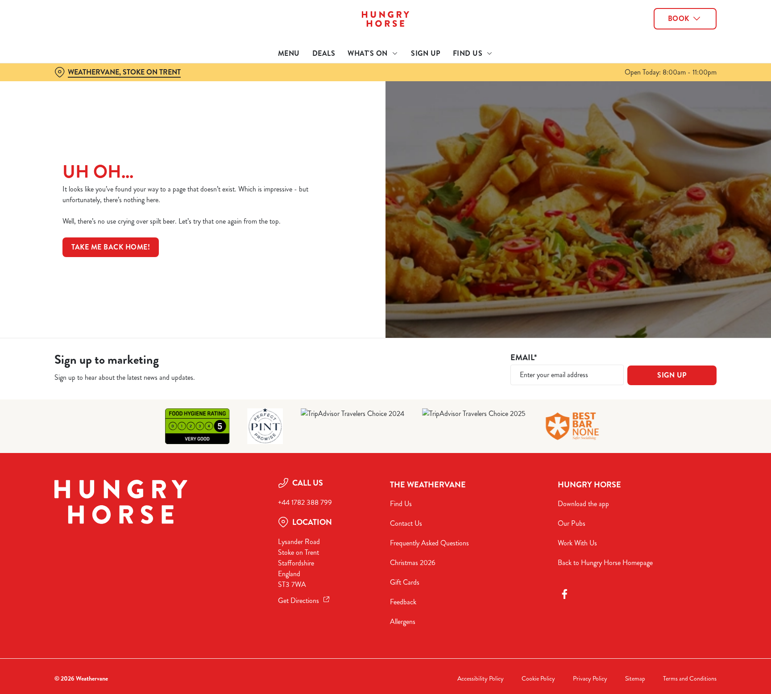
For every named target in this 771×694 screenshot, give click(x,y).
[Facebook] (564, 594)
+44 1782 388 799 (305, 502)
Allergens (402, 621)
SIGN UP (672, 375)
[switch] (274, 82)
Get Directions (298, 600)
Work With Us (577, 543)
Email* (523, 358)
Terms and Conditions (690, 678)
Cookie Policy (538, 678)
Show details (482, 83)
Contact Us (406, 523)
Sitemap (635, 678)
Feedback (403, 602)
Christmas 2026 (412, 562)
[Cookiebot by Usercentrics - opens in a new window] (76, 83)
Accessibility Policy (480, 678)
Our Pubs (571, 523)
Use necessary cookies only (678, 53)
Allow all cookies (678, 23)
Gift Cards (404, 582)
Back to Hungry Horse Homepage (605, 562)
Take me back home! (110, 247)
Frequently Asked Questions (429, 543)
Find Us (401, 504)
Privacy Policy (590, 678)
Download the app (583, 504)
